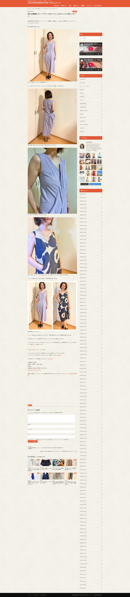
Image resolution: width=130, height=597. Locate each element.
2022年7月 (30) (83, 365)
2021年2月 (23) (83, 424)
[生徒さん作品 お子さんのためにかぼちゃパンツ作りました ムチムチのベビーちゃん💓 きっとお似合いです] (99, 167)
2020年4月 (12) (83, 459)
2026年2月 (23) (83, 215)
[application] (90, 48)
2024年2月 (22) (83, 298)
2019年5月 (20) (83, 497)
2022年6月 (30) (83, 368)
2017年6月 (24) (83, 577)
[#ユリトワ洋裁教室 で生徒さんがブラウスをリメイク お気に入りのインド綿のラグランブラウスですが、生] (93, 161)
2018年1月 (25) (83, 553)
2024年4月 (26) (83, 291)
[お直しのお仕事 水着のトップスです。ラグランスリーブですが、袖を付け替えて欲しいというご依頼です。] (82, 173)
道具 (82, 128)
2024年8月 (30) (83, 277)
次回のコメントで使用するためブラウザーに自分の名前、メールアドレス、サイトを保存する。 (49, 439)
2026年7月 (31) (83, 197)
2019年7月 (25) (83, 490)
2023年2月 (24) (83, 340)
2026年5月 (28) (83, 204)
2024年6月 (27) (83, 284)
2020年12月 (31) (83, 431)
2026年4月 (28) (83, 208)
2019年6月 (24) (83, 494)
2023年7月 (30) (83, 323)
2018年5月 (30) (83, 539)
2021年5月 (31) (83, 413)
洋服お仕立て (56, 5)
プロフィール (89, 5)
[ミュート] (98, 54)
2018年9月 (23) (83, 525)
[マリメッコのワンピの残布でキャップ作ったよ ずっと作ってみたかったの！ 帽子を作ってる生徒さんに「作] (99, 179)
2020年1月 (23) (83, 469)
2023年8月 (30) (83, 319)
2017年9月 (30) (83, 567)
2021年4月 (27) (83, 417)
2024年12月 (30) (83, 263)
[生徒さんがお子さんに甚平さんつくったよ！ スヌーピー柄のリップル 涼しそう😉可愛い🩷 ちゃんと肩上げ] (82, 161)
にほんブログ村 (31, 349)
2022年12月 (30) (83, 347)
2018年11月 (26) (83, 518)
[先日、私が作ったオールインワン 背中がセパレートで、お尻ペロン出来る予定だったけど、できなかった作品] (93, 179)
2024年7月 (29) (83, 281)
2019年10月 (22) (83, 480)
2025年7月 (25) (83, 239)
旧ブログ (37, 594)
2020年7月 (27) (83, 448)
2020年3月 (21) (83, 462)
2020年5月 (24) (83, 455)
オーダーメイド (84, 86)
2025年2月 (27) (83, 256)
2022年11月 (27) (83, 351)
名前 (29, 424)
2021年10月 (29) (83, 396)
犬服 (81, 114)
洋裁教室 (83, 5)
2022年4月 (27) (83, 375)
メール (30, 429)
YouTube (50, 358)
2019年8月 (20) (83, 487)
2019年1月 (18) (83, 511)
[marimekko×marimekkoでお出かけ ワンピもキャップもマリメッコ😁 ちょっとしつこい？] (88, 173)
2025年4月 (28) (83, 249)
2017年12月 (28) (83, 556)
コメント (30, 413)
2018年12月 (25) (83, 515)
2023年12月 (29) (83, 305)
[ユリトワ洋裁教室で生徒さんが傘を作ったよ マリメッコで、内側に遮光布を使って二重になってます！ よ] (88, 155)
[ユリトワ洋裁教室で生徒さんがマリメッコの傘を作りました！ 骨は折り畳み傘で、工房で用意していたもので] (88, 161)
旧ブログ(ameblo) (97, 5)
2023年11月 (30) (83, 309)
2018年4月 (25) (83, 542)
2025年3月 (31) (83, 253)
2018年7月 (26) (83, 532)
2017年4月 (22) (83, 584)
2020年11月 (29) (83, 434)
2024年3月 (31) (83, 295)
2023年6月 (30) (83, 326)
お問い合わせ (43, 594)
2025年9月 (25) (83, 232)
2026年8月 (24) (83, 194)
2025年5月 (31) (83, 246)
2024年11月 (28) (83, 267)
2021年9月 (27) (83, 399)
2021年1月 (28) (83, 427)
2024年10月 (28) (83, 270)
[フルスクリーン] (100, 54)
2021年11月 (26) (83, 392)
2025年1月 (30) (83, 260)
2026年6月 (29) (83, 201)
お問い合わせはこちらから (34, 370)
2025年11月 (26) (83, 225)
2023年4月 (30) (83, 333)
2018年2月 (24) (83, 549)
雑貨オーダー (76, 5)
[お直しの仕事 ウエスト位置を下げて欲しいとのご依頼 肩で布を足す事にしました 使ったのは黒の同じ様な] (99, 161)
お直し (70, 5)
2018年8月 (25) (83, 529)
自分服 (30, 405)
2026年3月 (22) (83, 211)
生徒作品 (83, 117)
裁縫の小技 (83, 110)
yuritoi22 (59, 355)
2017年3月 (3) (83, 588)
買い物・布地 (84, 124)
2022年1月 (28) (83, 386)
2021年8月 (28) (83, 403)
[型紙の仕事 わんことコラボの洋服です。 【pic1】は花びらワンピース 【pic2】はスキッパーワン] (82, 179)
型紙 (82, 89)
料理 (81, 93)
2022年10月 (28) (83, 354)
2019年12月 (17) (83, 473)
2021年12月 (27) (83, 389)
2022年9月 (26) (83, 358)
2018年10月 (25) (83, 522)
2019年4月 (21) (83, 501)
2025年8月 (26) (83, 235)
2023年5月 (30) (83, 330)
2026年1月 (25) (83, 218)
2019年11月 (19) (83, 476)
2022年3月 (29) (83, 379)
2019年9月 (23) (83, 483)
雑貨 (82, 131)
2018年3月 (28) (83, 546)
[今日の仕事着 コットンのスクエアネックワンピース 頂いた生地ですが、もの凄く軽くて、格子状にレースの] (93, 155)
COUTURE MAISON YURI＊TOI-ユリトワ (44, 3)
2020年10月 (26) (83, 438)
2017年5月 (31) (83, 581)
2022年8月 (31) (83, 361)
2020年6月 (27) (83, 452)
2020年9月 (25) (83, 441)
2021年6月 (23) (83, 410)
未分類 (82, 96)
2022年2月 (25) (83, 382)
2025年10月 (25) (83, 229)
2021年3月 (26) (83, 420)
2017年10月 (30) (83, 563)
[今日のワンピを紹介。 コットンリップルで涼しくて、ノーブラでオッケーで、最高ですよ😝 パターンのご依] (99, 155)
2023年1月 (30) (83, 344)
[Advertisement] (52, 390)
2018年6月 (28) (83, 535)
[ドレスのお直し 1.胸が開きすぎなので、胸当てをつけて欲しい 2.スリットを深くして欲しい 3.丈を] (88, 167)
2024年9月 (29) (83, 274)
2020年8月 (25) (83, 445)
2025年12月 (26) (83, 222)
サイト (29, 434)
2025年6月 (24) (83, 242)
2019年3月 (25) (83, 504)
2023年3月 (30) (83, 337)
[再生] (81, 54)
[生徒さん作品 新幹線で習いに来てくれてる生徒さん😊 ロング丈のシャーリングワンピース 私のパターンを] (93, 173)
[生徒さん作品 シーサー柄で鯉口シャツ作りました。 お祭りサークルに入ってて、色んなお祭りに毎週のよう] (93, 167)
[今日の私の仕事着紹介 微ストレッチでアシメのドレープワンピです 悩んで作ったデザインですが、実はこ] (82, 155)
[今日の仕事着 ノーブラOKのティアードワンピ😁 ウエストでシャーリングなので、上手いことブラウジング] (88, 179)
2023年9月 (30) (83, 316)
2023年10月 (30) (83, 312)
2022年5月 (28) (83, 372)
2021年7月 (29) (83, 406)
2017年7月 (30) (83, 574)
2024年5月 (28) (83, 288)
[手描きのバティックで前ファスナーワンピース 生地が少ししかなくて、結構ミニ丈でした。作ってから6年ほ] (82, 167)
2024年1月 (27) (83, 302)
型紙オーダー (64, 5)
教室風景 (83, 107)
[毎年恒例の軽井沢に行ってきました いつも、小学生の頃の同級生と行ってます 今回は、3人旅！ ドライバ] (99, 173)
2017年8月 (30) (83, 570)
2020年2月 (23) (83, 466)
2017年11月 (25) (83, 560)
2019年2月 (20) (83, 508)
